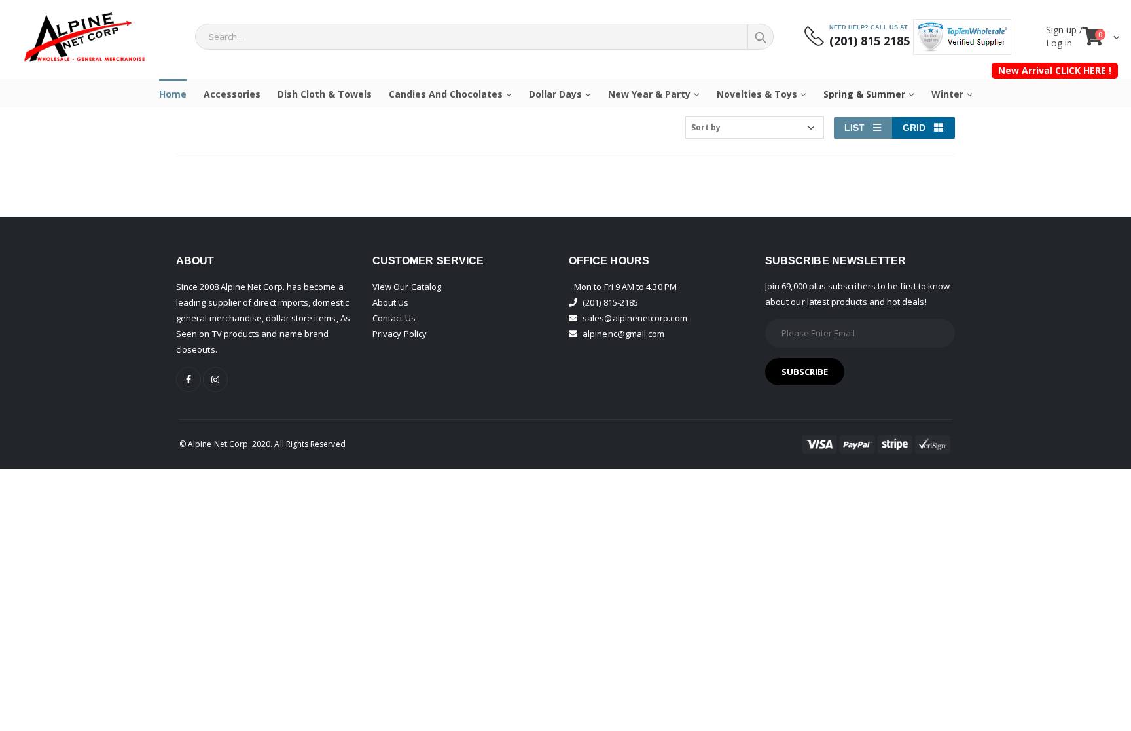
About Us (390, 302)
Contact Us (394, 318)
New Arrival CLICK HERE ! (1054, 70)
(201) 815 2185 (869, 40)
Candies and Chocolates (446, 94)
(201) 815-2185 (610, 302)
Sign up (1062, 30)
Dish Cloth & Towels (325, 94)
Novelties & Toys (757, 94)
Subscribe (805, 372)
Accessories (232, 94)
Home (173, 94)
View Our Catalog (406, 287)
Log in (1059, 43)
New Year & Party (649, 94)
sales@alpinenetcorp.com (635, 318)
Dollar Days (555, 94)
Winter (947, 94)
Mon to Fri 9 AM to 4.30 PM (625, 287)
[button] (1102, 39)
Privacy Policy (399, 334)
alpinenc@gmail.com (623, 334)
